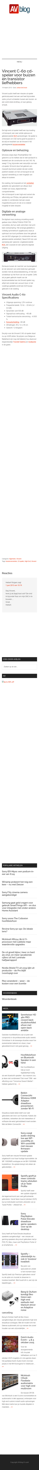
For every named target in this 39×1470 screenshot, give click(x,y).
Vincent (18, 559)
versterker (30, 183)
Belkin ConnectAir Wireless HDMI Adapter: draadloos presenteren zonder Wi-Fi (28, 1101)
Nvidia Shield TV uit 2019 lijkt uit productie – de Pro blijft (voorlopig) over (18, 970)
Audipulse (32, 342)
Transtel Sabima (19, 342)
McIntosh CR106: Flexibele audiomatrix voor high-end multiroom (28, 1382)
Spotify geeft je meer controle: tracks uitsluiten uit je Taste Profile (29, 1181)
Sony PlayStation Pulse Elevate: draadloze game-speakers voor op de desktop (29, 1221)
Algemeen (12, 559)
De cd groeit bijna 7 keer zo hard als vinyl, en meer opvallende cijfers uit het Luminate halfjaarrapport (18, 956)
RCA (3, 245)
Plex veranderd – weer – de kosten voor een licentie (16, 982)
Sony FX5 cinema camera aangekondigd (15, 893)
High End (28, 561)
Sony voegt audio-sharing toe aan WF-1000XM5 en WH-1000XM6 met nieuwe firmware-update (28, 1142)
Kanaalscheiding (12, 322)
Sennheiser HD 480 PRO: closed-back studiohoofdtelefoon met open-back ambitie (28, 1022)
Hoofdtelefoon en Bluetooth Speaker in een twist (28, 1059)
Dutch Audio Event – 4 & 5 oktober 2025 (27, 1340)
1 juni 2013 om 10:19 (14, 585)
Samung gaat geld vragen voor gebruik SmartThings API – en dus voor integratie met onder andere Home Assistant (19, 906)
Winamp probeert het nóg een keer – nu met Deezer (17, 883)
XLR (15, 136)
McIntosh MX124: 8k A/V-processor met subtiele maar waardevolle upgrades (16, 942)
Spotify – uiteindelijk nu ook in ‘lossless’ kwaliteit (29, 1258)
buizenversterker (19, 144)
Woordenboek (9, 999)
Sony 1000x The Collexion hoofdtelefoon (15, 919)
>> (31, 1046)
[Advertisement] (19, 36)
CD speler (21, 561)
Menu (19, 62)
